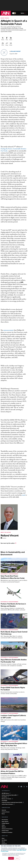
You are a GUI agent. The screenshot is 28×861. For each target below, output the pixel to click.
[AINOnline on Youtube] (21, 787)
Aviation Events (5, 830)
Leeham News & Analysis (7, 804)
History (3, 842)
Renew (3, 813)
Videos (3, 825)
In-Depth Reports (5, 823)
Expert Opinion (5, 18)
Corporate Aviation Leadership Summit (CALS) (12, 802)
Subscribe (4, 810)
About (3, 838)
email (23, 495)
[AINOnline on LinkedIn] (26, 787)
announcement (8, 330)
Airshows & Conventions (7, 828)
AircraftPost (4, 797)
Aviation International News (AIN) (9, 795)
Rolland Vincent (16, 51)
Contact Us (4, 843)
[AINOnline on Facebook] (18, 787)
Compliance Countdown (7, 832)
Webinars (4, 827)
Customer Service (6, 812)
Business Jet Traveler (6, 798)
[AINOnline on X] (24, 787)
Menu (22, 13)
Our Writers (4, 840)
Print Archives (5, 819)
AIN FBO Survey (5, 793)
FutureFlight (4, 800)
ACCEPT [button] (11, 858)
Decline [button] (17, 858)
